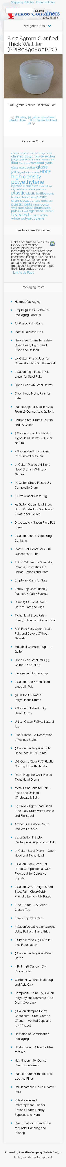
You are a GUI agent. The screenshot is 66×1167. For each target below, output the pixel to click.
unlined (49, 211)
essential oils (48, 159)
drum (31, 159)
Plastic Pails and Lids (29, 332)
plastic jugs (46, 201)
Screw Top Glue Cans (29, 918)
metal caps (21, 189)
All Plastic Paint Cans (29, 323)
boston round (29, 153)
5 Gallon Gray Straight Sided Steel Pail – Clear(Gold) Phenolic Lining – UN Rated (34, 891)
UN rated (20, 214)
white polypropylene (27, 218)
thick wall (23, 211)
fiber (14, 163)
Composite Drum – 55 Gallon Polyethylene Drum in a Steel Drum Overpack (34, 997)
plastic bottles (36, 193)
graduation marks (29, 172)
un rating (34, 215)
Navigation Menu (34, 26)
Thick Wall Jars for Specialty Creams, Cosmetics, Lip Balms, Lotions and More (34, 567)
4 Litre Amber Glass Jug (31, 496)
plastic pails (21, 204)
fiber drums (24, 163)
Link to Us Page (23, 272)
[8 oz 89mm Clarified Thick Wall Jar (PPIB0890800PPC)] (33, 97)
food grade (44, 163)
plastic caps (28, 197)
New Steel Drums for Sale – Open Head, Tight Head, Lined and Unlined (33, 345)
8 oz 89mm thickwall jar (42, 122)
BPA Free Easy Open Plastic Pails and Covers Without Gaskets (33, 633)
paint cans (41, 189)
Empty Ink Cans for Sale (31, 580)
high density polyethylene (27, 179)
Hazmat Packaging (28, 301)
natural (32, 189)
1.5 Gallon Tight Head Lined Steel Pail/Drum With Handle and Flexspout (34, 810)
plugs (36, 204)
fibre (33, 163)
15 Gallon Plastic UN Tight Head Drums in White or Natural (32, 469)
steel (21, 208)
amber (15, 153)
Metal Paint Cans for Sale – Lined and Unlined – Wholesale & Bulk (33, 792)
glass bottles (27, 167)
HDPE (45, 171)
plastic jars (31, 200)
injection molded (22, 186)
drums (37, 159)
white (43, 215)
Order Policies (45, 2)
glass (14, 167)
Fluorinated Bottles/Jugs (31, 673)
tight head (36, 211)
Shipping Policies (22, 2)
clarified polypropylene (29, 156)
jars (36, 186)
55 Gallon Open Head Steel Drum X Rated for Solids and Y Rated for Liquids (34, 509)
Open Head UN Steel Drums (34, 385)
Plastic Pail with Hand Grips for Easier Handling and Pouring (33, 1128)
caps (49, 153)
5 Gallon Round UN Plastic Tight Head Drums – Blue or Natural (33, 438)
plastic (18, 193)
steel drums (34, 208)
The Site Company (30, 1152)
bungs (42, 153)
